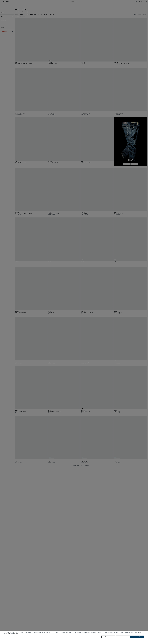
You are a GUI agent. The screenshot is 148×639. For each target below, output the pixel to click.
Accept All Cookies (137, 636)
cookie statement (8, 633)
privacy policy (15, 633)
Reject (123, 636)
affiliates (9, 632)
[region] (74, 635)
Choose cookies (108, 636)
